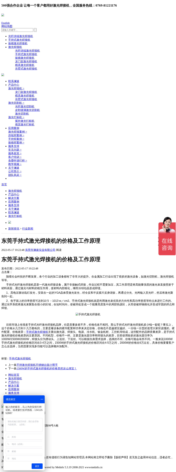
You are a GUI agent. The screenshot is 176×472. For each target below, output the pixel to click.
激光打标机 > (16, 117)
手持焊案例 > (16, 138)
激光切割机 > (16, 102)
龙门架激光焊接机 (26, 61)
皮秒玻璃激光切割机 (27, 110)
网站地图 (6, 26)
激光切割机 (22, 113)
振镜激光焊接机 (18, 43)
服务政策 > (14, 153)
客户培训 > (14, 157)
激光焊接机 (15, 47)
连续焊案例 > (16, 135)
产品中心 (13, 84)
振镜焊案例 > (16, 142)
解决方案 (13, 198)
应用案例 (13, 128)
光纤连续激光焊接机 (20, 36)
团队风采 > (14, 175)
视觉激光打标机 (24, 124)
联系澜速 (13, 81)
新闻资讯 (13, 228)
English (5, 22)
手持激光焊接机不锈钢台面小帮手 (37, 364)
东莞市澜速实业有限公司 (40, 249)
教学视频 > (14, 164)
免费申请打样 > (17, 160)
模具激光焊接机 (24, 65)
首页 (4, 184)
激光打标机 (15, 216)
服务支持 (13, 146)
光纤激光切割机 (24, 106)
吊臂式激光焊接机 (26, 68)
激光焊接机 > (16, 88)
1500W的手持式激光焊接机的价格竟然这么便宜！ (46, 368)
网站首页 (13, 374)
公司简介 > (14, 171)
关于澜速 (13, 167)
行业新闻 (27, 228)
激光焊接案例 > (17, 131)
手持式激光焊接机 (19, 39)
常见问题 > (14, 149)
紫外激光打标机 (24, 120)
